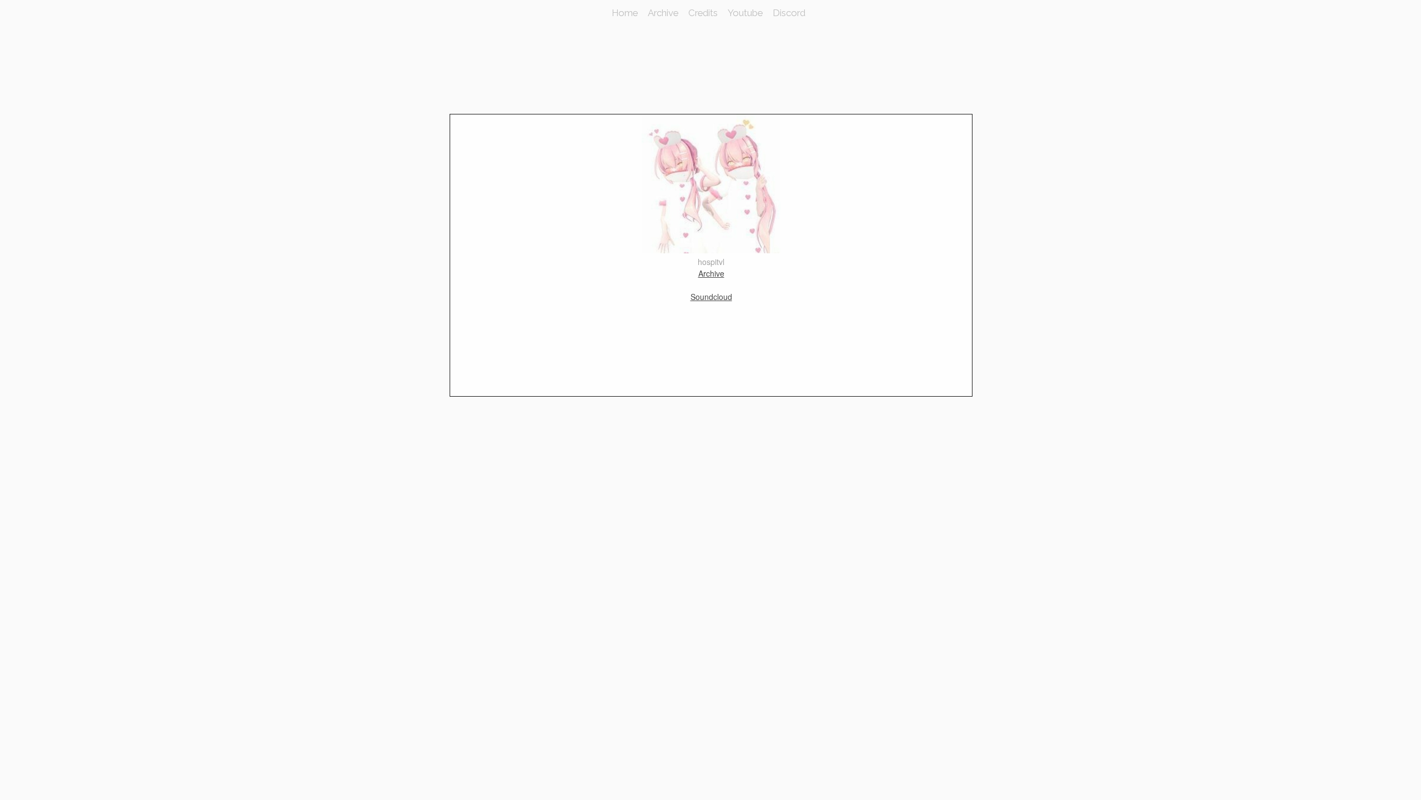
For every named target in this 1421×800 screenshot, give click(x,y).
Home (625, 13)
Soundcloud (711, 296)
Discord (789, 13)
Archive (663, 13)
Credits (703, 13)
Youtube (745, 13)
